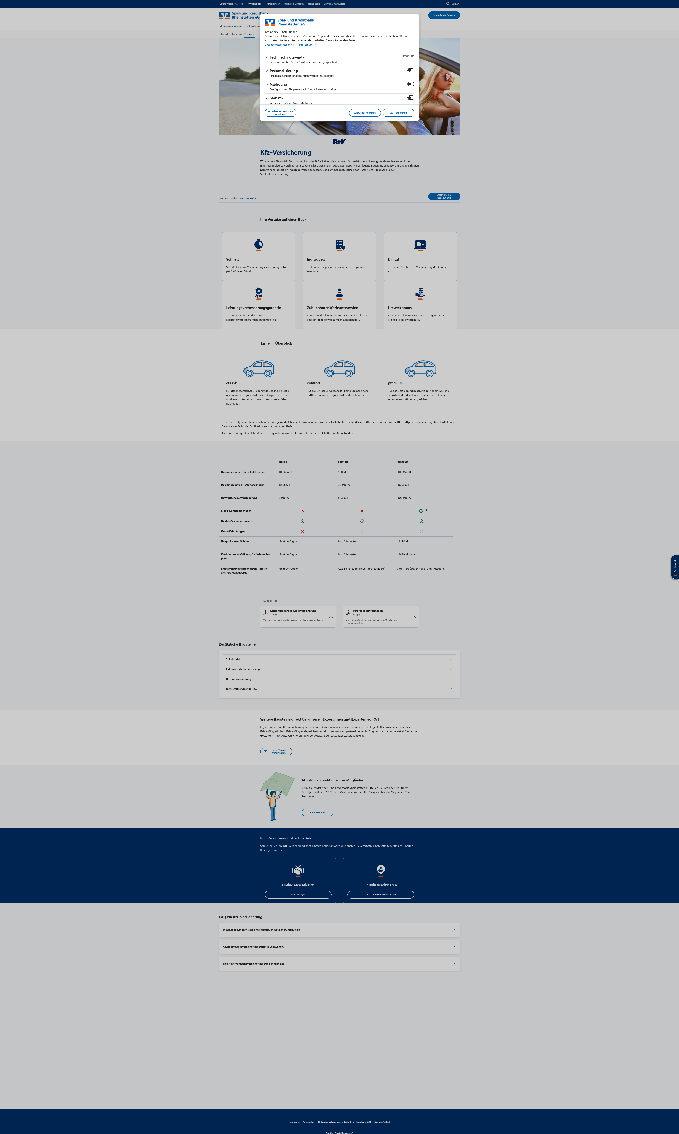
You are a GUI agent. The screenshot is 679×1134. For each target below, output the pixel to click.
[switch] (410, 70)
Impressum (305, 44)
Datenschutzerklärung (279, 44)
